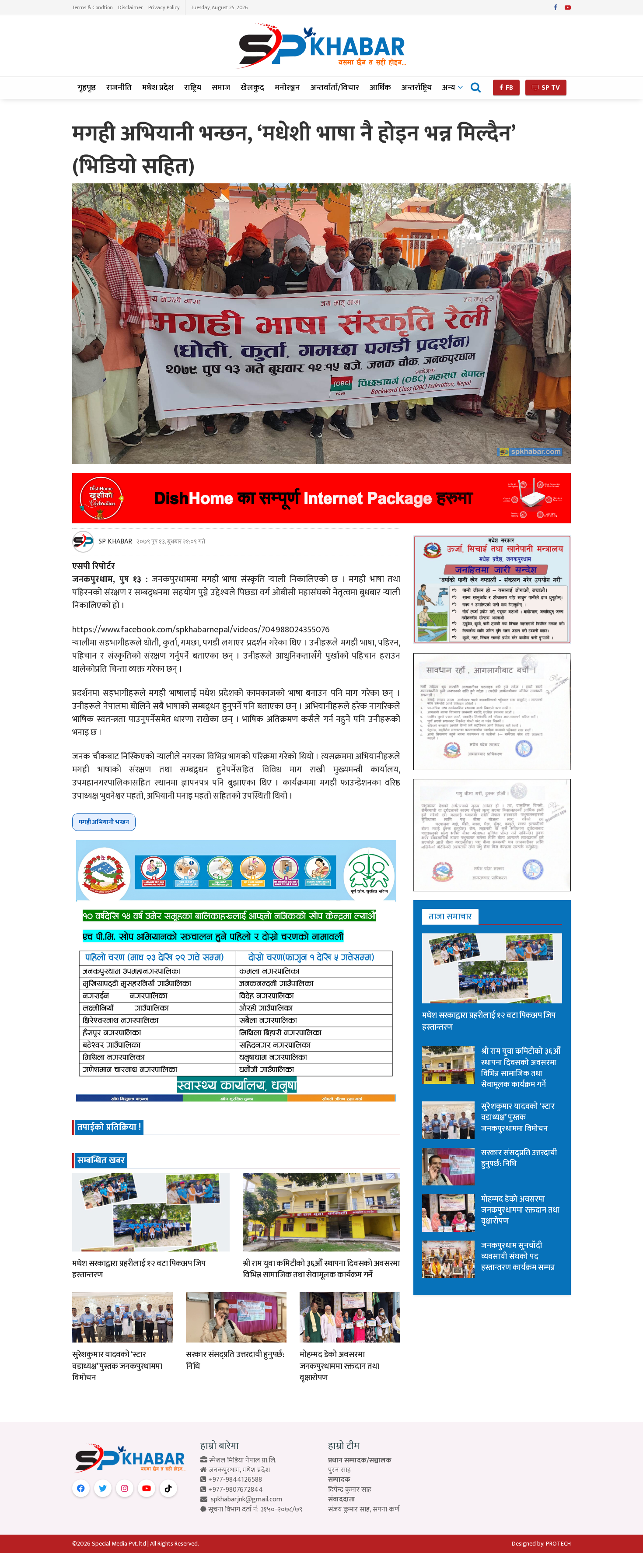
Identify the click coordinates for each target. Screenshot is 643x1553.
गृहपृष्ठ (86, 88)
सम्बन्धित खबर (101, 1160)
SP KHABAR (115, 541)
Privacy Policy (164, 7)
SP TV (550, 88)
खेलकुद (252, 88)
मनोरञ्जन (287, 88)
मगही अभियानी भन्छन (104, 822)
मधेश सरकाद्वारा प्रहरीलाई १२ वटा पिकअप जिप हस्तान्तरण (139, 1269)
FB (508, 88)
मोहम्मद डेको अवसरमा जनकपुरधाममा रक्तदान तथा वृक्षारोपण (339, 1366)
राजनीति (119, 88)
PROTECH (558, 1544)
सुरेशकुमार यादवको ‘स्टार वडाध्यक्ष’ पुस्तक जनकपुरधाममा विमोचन (117, 1366)
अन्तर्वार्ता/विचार (335, 88)
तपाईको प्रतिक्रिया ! (109, 1127)
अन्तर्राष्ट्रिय (417, 88)
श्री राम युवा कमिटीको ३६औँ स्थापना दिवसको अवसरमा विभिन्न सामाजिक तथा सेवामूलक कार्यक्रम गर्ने (321, 1269)
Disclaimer (130, 7)
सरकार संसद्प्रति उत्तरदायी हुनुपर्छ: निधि (235, 1360)
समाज (221, 88)
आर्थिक (380, 88)
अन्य (448, 88)
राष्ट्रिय (192, 88)
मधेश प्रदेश (158, 88)
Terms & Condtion (92, 7)
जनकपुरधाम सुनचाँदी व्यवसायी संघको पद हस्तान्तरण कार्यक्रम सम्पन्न (518, 1256)
